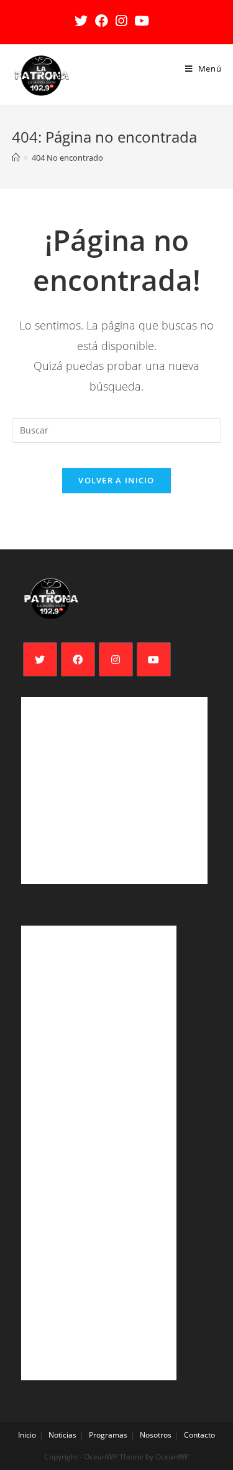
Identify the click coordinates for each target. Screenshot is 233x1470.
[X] (40, 659)
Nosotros (155, 1435)
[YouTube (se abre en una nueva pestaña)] (141, 20)
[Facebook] (78, 659)
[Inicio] (16, 157)
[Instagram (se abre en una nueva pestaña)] (121, 20)
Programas (108, 1435)
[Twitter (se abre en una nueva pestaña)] (83, 20)
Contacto (199, 1435)
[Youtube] (154, 659)
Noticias (62, 1435)
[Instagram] (116, 659)
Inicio (27, 1435)
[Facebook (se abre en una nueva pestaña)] (101, 20)
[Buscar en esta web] (117, 429)
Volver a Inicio (116, 480)
